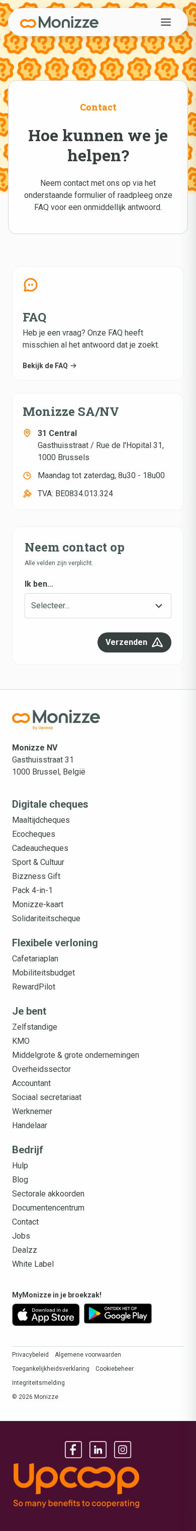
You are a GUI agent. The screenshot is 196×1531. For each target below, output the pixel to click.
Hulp (20, 1165)
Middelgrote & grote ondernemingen (75, 1055)
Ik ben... (39, 584)
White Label (33, 1264)
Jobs (21, 1236)
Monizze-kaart (37, 904)
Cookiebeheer (114, 1368)
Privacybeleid (30, 1354)
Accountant (31, 1083)
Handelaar (29, 1125)
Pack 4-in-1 (32, 890)
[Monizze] (59, 22)
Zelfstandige (34, 1027)
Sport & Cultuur (38, 862)
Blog (20, 1179)
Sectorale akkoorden (48, 1193)
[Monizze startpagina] (56, 720)
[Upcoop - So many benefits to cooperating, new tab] (98, 1485)
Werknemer (32, 1111)
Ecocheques (33, 834)
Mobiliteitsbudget (43, 972)
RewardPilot (33, 987)
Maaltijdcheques (41, 820)
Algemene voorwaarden (88, 1354)
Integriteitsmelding (38, 1382)
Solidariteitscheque (46, 918)
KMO (21, 1041)
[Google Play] (118, 1314)
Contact (25, 1222)
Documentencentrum (48, 1208)
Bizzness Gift (36, 876)
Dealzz (24, 1250)
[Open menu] (166, 22)
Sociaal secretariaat (46, 1097)
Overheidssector (41, 1069)
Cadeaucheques (40, 848)
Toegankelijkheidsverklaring (50, 1368)
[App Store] (46, 1314)
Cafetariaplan (35, 958)
